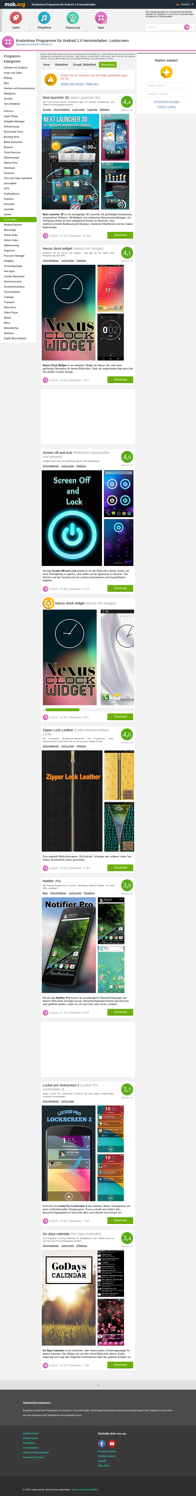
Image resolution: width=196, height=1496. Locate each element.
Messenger (10, 229)
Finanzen (9, 173)
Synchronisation (13, 281)
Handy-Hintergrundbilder (36, 1452)
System (8, 98)
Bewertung (107, 64)
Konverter (9, 204)
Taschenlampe (12, 291)
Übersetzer (10, 307)
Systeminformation (14, 286)
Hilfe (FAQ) (103, 1465)
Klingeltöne (29, 1443)
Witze (7, 322)
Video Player (11, 312)
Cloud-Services (12, 152)
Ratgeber (9, 260)
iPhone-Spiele (30, 1438)
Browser (8, 147)
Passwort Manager (14, 255)
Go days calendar (56, 1234)
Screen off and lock (57, 453)
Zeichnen (9, 333)
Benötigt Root (11, 136)
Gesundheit (10, 183)
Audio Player (11, 116)
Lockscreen (10, 219)
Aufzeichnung (11, 126)
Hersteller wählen (107, 1451)
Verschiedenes (12, 103)
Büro (6, 83)
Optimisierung (11, 245)
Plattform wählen (166, 106)
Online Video (11, 240)
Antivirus (9, 111)
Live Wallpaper (31, 1447)
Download (9, 167)
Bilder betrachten (13, 142)
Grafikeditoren (11, 193)
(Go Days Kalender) (85, 1234)
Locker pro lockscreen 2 (61, 1085)
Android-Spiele (31, 1433)
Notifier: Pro (52, 881)
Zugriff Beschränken (15, 338)
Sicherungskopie (13, 266)
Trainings (9, 297)
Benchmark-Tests (13, 131)
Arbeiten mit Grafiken (15, 67)
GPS (6, 188)
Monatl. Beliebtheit (84, 64)
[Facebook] (103, 1446)
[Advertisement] (20, 406)
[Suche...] (188, 27)
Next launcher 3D (56, 97)
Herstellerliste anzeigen (166, 101)
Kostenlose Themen (33, 1457)
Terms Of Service (80, 1489)
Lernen (7, 214)
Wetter (7, 317)
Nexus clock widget (57, 248)
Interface (9, 198)
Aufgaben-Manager (14, 121)
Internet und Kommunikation (19, 88)
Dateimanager (11, 157)
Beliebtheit (61, 64)
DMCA (94, 1489)
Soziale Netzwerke (14, 276)
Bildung (8, 78)
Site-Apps (9, 271)
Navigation (10, 93)
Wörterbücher (11, 328)
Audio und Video (13, 72)
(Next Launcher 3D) (84, 97)
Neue (46, 64)
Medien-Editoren (13, 224)
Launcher (9, 209)
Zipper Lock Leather (58, 730)
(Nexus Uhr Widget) (87, 248)
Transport (9, 302)
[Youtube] (113, 1446)
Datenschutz (11, 162)
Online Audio (11, 235)
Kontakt (102, 1461)
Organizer (9, 250)
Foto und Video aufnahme (18, 178)
